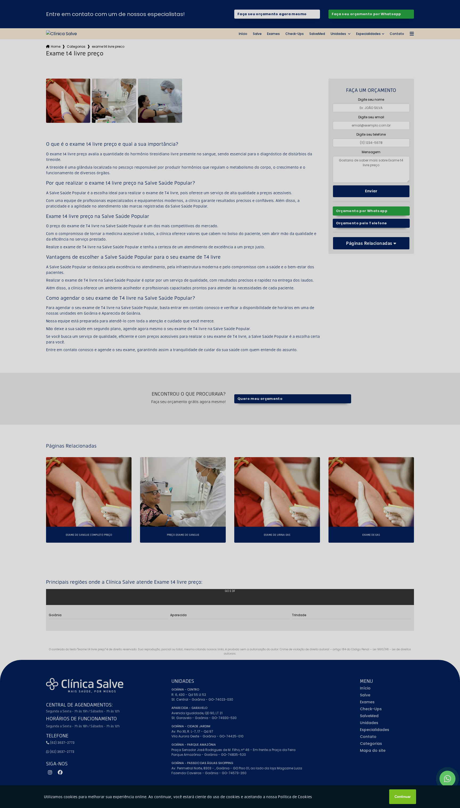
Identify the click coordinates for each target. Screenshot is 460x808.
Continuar (403, 797)
